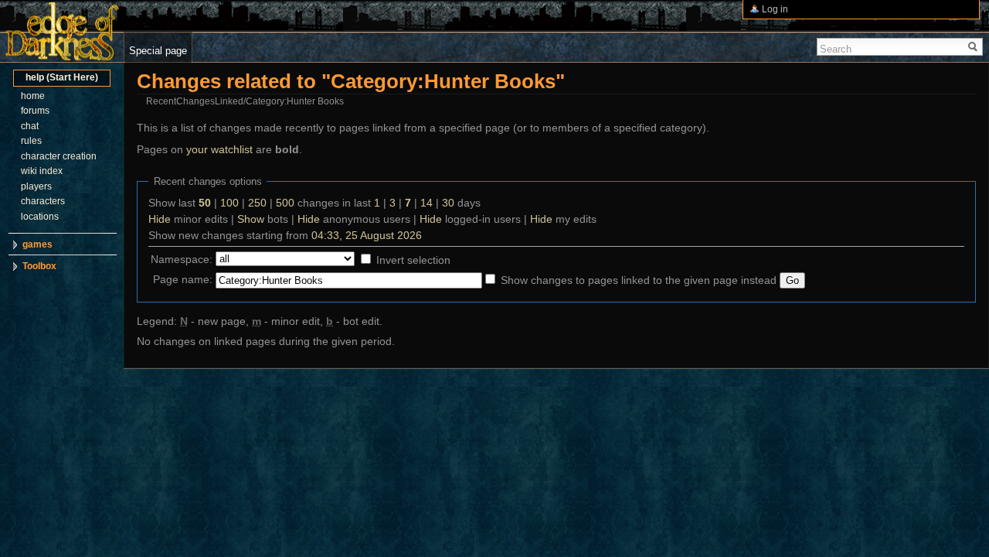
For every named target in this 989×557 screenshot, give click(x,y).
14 (426, 202)
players (36, 186)
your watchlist (219, 149)
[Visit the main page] (62, 31)
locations (40, 216)
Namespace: (181, 259)
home (33, 96)
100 (229, 202)
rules (31, 140)
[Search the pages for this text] (973, 47)
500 (285, 202)
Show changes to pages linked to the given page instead (639, 280)
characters (43, 201)
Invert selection (413, 260)
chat (30, 126)
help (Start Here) (61, 77)
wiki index (42, 171)
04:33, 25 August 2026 (366, 235)
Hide (159, 219)
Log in (775, 9)
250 (257, 202)
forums (35, 110)
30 (448, 202)
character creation (59, 156)
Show (250, 219)
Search (835, 49)
